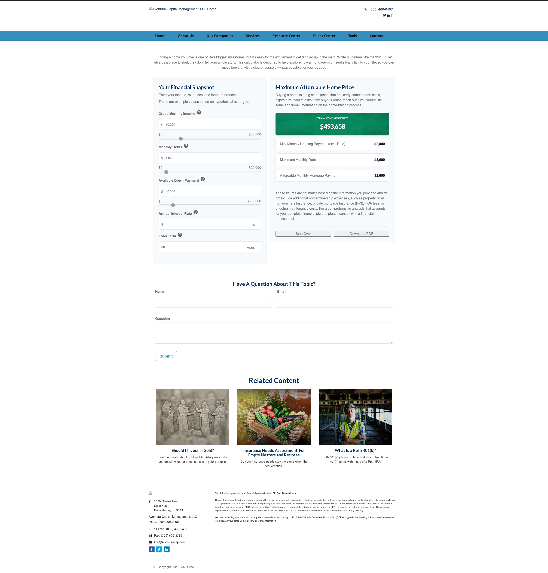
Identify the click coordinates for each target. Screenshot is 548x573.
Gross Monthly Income (180, 113)
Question (162, 318)
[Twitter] (384, 15)
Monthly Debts (174, 146)
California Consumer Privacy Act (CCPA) (322, 517)
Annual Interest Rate (178, 213)
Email (281, 291)
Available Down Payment (182, 180)
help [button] (199, 112)
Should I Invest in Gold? (193, 450)
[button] (186, 36)
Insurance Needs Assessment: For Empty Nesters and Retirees (274, 452)
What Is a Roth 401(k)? (355, 450)
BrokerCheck (289, 493)
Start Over (303, 233)
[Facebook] (392, 15)
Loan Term (170, 235)
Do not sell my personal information (258, 520)
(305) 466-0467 (381, 9)
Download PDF (361, 233)
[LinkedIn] (388, 15)
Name (160, 291)
